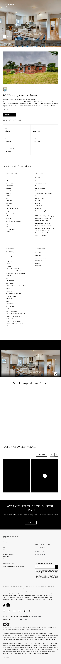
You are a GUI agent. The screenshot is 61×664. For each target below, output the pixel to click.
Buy (4, 552)
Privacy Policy (23, 619)
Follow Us (42, 454)
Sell (4, 549)
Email (37, 566)
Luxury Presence (35, 616)
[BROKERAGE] (29, 611)
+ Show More (6, 110)
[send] (56, 567)
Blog (4, 559)
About (4, 547)
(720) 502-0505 (39, 552)
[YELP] (24, 611)
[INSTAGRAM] (4, 611)
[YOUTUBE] (19, 611)
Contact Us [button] (30, 522)
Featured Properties (8, 554)
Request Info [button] (9, 114)
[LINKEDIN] (14, 611)
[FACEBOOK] (9, 611)
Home (4, 545)
